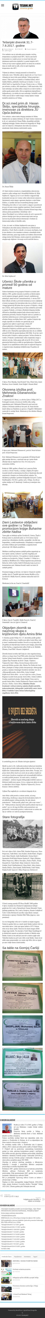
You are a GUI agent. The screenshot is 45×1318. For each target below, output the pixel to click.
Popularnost (17, 1256)
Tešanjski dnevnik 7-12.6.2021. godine (12, 1232)
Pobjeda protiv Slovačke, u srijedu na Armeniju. (32, 1199)
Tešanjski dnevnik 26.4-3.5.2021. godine (13, 1246)
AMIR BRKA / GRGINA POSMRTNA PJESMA (25, 1261)
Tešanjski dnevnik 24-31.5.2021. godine (13, 1236)
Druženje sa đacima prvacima (21, 1269)
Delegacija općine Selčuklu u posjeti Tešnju (26, 1277)
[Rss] (22, 1313)
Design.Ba (34, 1310)
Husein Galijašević (31, 49)
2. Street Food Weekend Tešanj (22, 1294)
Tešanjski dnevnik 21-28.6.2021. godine (13, 1229)
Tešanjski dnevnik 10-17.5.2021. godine (13, 1241)
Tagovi (35, 1256)
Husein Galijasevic (8, 49)
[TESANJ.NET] (22, 6)
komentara (27, 1256)
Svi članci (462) (5, 1248)
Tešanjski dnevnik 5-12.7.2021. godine (12, 1224)
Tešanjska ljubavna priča (8, 1215)
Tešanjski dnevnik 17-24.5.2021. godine (13, 1239)
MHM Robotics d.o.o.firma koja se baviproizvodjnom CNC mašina (20, 1218)
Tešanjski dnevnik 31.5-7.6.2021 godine (13, 1234)
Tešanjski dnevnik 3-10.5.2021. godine (12, 1244)
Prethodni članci (7, 1256)
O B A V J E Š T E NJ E (11, 1195)
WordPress (19, 1310)
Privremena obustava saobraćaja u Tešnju (25, 1286)
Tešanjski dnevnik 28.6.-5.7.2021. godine (13, 1227)
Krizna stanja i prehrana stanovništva (12, 1213)
